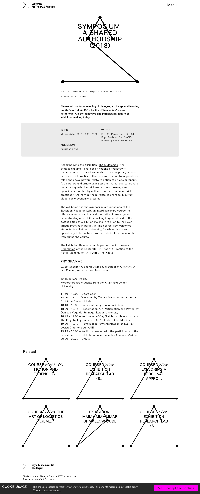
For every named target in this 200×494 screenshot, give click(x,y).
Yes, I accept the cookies (175, 488)
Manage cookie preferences (47, 490)
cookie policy (131, 486)
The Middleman (108, 164)
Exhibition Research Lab (76, 210)
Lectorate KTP (78, 91)
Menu (172, 5)
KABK (63, 91)
